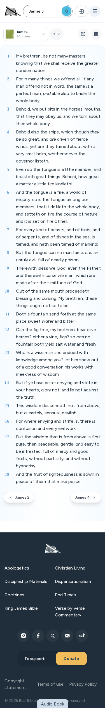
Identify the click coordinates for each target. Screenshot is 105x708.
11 (7, 314)
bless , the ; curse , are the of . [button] (58, 275)
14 (7, 382)
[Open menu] (95, 11)
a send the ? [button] (56, 317)
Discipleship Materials (25, 581)
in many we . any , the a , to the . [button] (55, 89)
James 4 (82, 497)
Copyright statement (15, 684)
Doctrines (14, 594)
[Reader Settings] (96, 34)
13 (7, 352)
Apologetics (16, 568)
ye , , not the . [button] (57, 390)
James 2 (22, 497)
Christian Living (70, 568)
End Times (65, 594)
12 (7, 329)
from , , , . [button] (58, 409)
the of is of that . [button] (57, 478)
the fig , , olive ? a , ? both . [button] (56, 337)
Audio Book (52, 704)
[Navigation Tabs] (83, 34)
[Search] (66, 11)
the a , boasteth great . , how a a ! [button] (58, 176)
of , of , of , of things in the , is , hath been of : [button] (58, 237)
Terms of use (50, 684)
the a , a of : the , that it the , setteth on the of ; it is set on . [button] (58, 207)
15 (7, 405)
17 (7, 437)
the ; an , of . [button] (57, 256)
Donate (71, 658)
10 (7, 291)
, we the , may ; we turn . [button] (58, 116)
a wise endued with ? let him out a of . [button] (57, 363)
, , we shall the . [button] (57, 63)
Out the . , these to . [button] (56, 298)
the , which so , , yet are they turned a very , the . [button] (57, 146)
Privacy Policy (83, 684)
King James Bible (21, 608)
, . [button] (55, 424)
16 (7, 421)
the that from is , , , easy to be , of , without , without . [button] (58, 451)
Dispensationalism (73, 581)
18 (7, 474)
